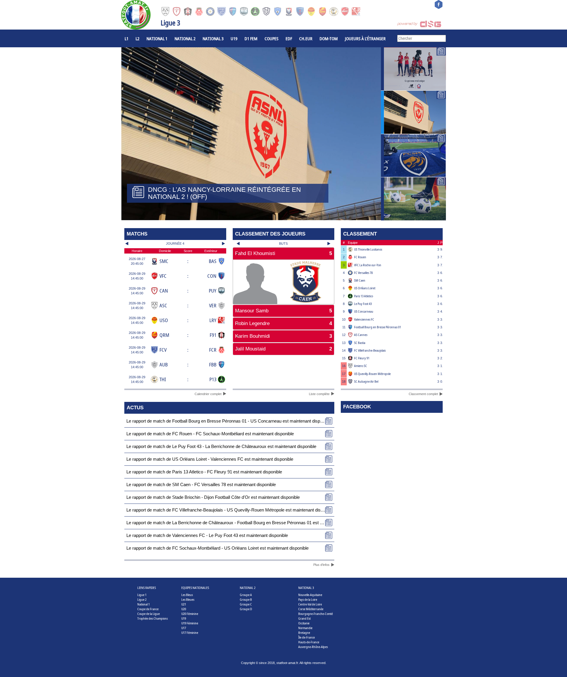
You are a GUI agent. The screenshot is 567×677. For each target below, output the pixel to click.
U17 (183, 628)
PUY (212, 290)
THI (162, 379)
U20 (183, 609)
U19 (234, 38)
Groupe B (246, 599)
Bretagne (304, 632)
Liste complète (319, 394)
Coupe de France (148, 609)
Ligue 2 (141, 599)
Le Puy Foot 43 (363, 303)
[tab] (284, 253)
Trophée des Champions (152, 618)
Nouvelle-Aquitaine (310, 594)
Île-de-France (306, 637)
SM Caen (359, 280)
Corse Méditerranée (310, 609)
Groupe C (246, 604)
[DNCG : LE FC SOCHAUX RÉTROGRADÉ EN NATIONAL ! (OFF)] (413, 155)
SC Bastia (359, 342)
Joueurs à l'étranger (365, 38)
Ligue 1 (141, 594)
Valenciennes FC (364, 319)
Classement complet (423, 394)
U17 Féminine (189, 632)
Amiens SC (360, 365)
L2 (137, 38)
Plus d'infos (321, 564)
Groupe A (246, 594)
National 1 (156, 38)
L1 (126, 38)
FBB (212, 364)
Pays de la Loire (307, 599)
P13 (212, 379)
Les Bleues (187, 599)
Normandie (305, 628)
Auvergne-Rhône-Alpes (313, 646)
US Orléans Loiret (364, 288)
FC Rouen (360, 257)
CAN (163, 290)
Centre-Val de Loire (310, 604)
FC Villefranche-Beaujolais (370, 350)
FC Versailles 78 (363, 272)
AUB (163, 364)
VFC (163, 275)
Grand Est (304, 618)
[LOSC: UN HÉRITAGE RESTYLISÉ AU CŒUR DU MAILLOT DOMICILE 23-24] (413, 68)
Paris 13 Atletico (363, 296)
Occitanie (303, 623)
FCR (212, 349)
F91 (213, 335)
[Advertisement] (284, 375)
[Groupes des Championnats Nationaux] (413, 198)
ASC (163, 305)
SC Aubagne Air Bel (366, 381)
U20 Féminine (189, 613)
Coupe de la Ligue (148, 613)
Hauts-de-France (308, 642)
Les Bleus (187, 594)
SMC (163, 261)
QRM (164, 335)
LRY (212, 320)
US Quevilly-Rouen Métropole (372, 373)
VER (212, 305)
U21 (183, 604)
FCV (163, 349)
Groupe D (246, 609)
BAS (212, 261)
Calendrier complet (208, 394)
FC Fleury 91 (361, 358)
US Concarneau (363, 311)
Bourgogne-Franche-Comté (315, 613)
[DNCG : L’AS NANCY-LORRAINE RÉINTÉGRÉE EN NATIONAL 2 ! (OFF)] (413, 112)
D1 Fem (251, 38)
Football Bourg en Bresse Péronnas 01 (377, 327)
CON (211, 275)
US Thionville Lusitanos (368, 249)
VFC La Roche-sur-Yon (367, 265)
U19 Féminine (189, 623)
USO (163, 320)
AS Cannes (360, 334)
